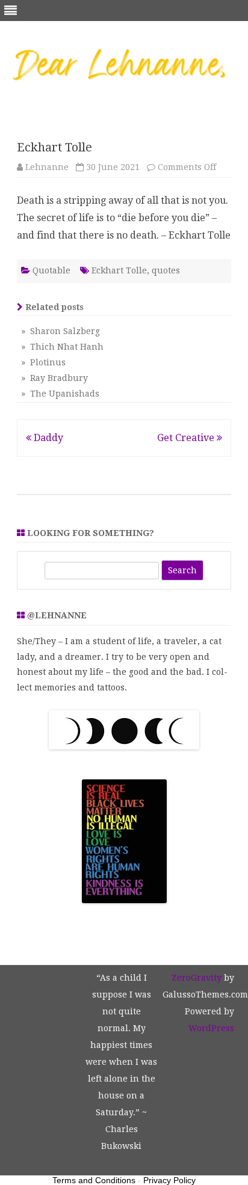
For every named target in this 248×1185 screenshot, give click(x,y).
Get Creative (187, 437)
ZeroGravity (197, 977)
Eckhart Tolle (119, 270)
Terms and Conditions (93, 1180)
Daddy (47, 437)
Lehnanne (47, 167)
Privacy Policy (169, 1180)
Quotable (51, 270)
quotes (166, 270)
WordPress (211, 1028)
